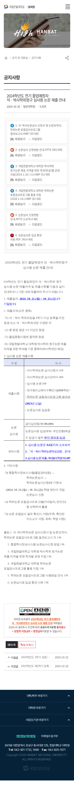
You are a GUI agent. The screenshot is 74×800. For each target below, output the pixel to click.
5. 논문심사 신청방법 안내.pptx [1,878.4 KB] (24, 217)
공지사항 (36, 58)
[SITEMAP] (67, 6)
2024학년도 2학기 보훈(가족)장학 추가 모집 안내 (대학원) (31, 657)
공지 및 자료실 (20, 58)
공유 (67, 58)
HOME (6, 58)
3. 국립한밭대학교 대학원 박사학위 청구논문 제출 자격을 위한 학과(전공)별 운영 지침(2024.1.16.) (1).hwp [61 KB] (35, 170)
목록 (13, 644)
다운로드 (37, 139)
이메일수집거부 (49, 736)
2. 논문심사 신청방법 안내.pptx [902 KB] (38, 150)
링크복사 (28, 644)
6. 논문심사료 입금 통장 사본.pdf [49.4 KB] (26, 237)
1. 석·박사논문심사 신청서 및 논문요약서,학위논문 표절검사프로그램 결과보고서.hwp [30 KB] (36, 129)
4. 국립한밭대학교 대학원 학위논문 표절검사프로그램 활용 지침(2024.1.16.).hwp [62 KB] (32, 195)
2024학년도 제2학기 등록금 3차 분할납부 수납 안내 (31, 666)
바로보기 (20, 139)
